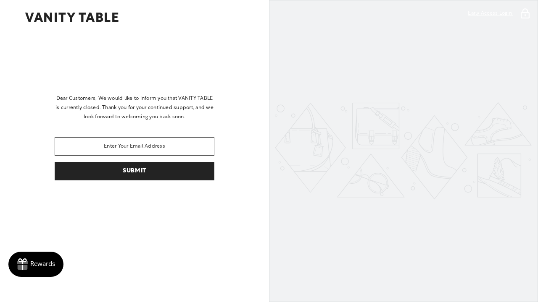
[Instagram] (99, 202)
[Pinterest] (122, 202)
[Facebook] (75, 202)
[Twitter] (193, 202)
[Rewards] (35, 264)
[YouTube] (170, 202)
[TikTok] (146, 202)
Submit (134, 171)
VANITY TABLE (72, 19)
